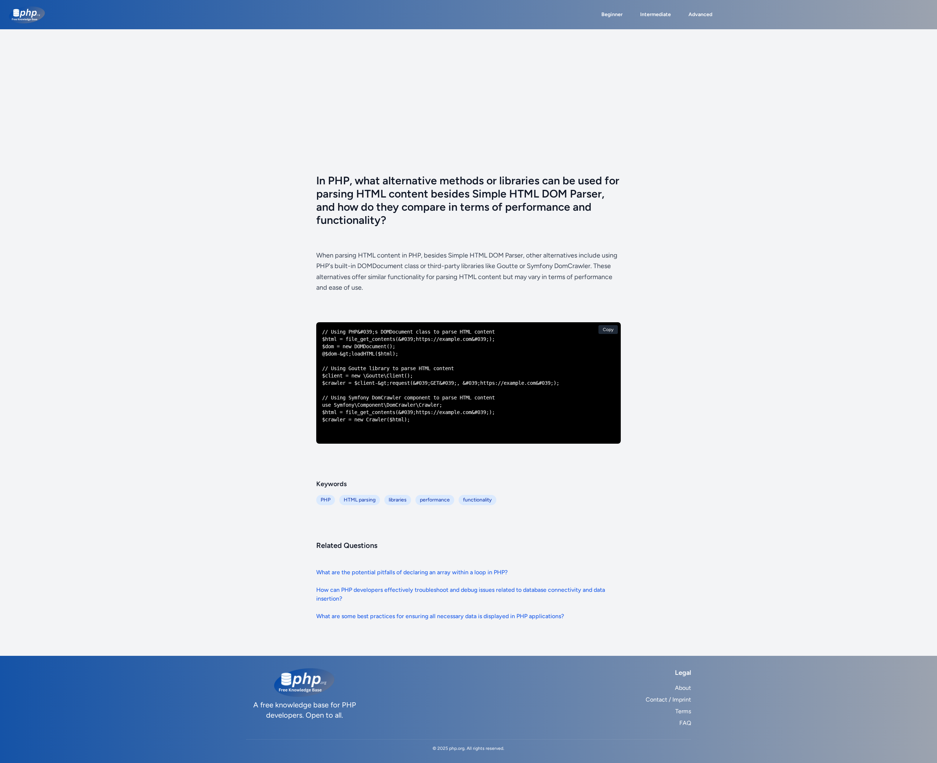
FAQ (685, 722)
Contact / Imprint (668, 699)
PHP (326, 500)
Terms (683, 711)
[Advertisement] (468, 84)
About (683, 687)
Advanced (700, 14)
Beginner (612, 14)
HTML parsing (360, 500)
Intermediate (655, 14)
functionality (477, 500)
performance (435, 500)
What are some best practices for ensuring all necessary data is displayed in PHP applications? (440, 616)
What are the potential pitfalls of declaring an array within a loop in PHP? (412, 572)
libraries (398, 500)
